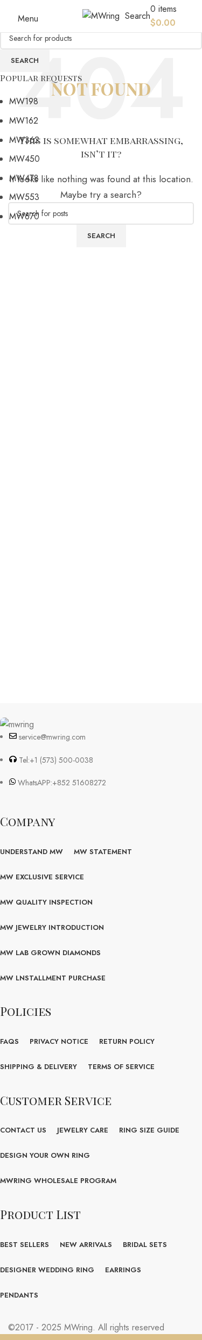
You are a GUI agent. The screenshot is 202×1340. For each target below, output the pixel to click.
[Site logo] (101, 15)
